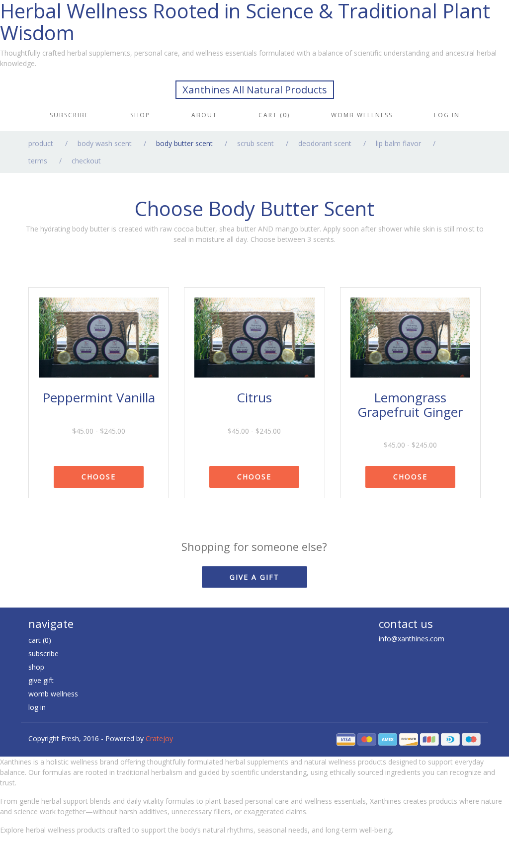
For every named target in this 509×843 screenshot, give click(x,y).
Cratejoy (159, 738)
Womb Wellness (362, 115)
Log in (447, 115)
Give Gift (41, 680)
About (204, 115)
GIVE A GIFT (254, 577)
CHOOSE (99, 476)
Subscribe (69, 115)
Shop (140, 115)
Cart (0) (274, 115)
